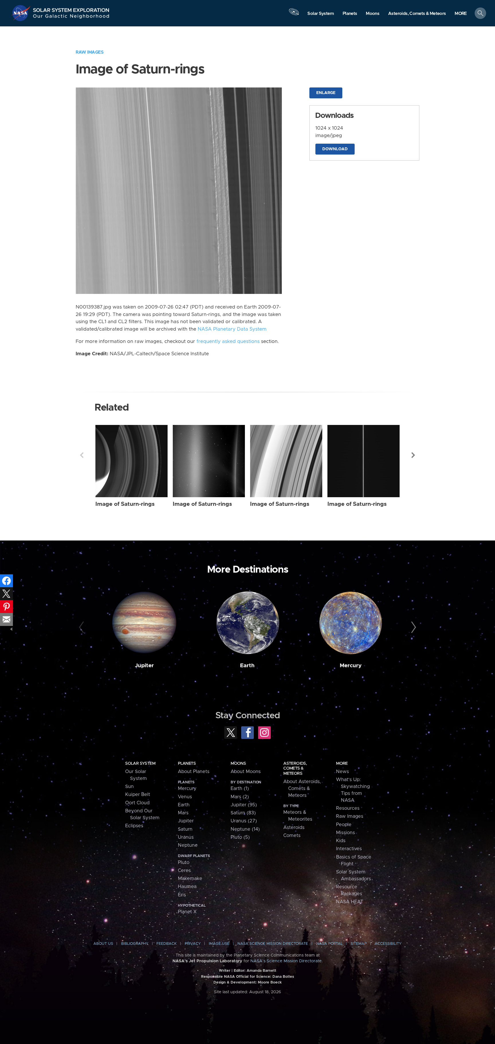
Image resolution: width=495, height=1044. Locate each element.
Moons (238, 763)
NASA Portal (329, 944)
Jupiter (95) (244, 805)
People (343, 824)
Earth (247, 665)
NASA (22, 13)
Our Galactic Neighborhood (71, 17)
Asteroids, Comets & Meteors (295, 768)
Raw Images (89, 52)
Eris (182, 895)
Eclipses (134, 826)
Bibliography (134, 944)
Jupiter (144, 665)
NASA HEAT (349, 901)
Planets (187, 763)
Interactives (349, 848)
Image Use (219, 944)
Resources (348, 808)
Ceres (184, 870)
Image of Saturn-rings (125, 504)
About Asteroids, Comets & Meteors (302, 788)
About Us (103, 944)
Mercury (351, 665)
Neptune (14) (245, 829)
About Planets (193, 771)
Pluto (183, 862)
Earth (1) (240, 788)
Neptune (188, 845)
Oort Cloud (137, 803)
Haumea (187, 886)
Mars (183, 813)
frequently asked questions (228, 341)
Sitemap (359, 944)
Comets (291, 835)
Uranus (186, 837)
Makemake (190, 878)
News (342, 771)
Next (413, 455)
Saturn (185, 829)
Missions (345, 832)
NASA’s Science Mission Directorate (286, 961)
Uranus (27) (244, 821)
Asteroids (294, 827)
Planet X (187, 912)
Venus (185, 797)
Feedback (166, 944)
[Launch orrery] (294, 14)
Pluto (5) (240, 837)
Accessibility (388, 944)
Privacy (193, 944)
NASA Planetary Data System (232, 329)
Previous (81, 455)
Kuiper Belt (137, 794)
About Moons (246, 771)
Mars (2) (240, 797)
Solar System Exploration (71, 8)
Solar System (140, 763)
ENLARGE (325, 93)
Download (335, 149)
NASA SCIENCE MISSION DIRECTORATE (272, 944)
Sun (129, 786)
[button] (460, 13)
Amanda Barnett (261, 971)
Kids (340, 840)
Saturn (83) (243, 813)
